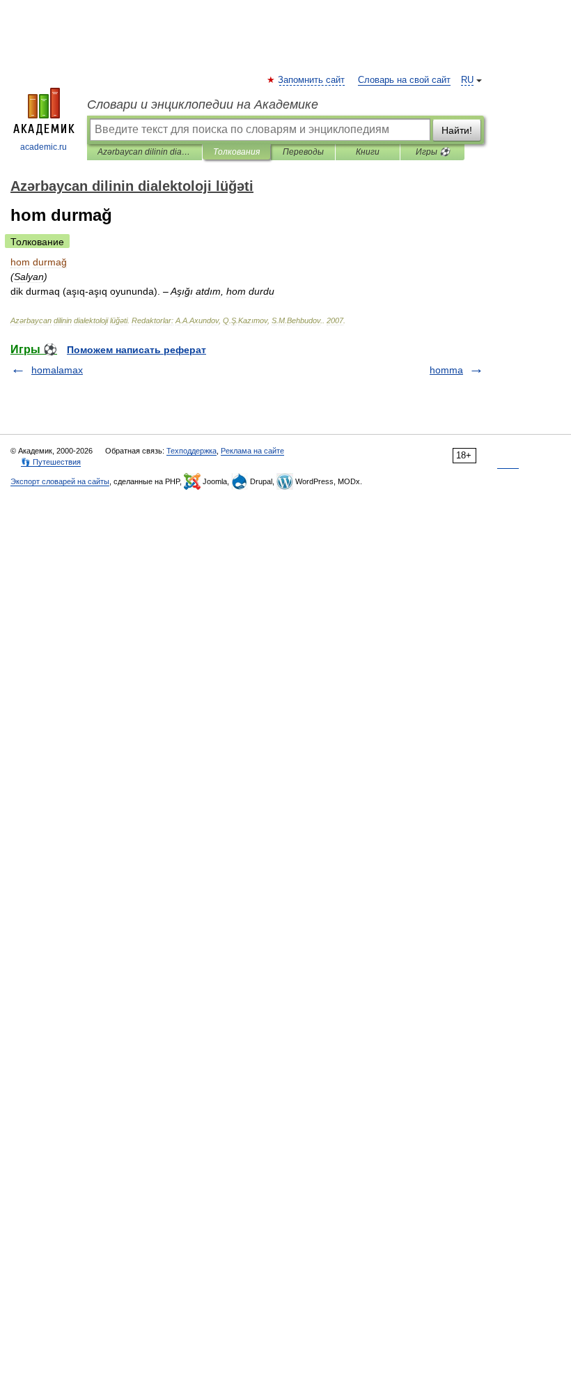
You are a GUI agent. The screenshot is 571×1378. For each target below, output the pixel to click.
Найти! (456, 130)
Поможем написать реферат (136, 349)
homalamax (57, 370)
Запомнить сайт (312, 80)
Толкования (236, 152)
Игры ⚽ (433, 152)
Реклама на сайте (252, 451)
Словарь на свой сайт (404, 80)
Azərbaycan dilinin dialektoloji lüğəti (144, 152)
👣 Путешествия (51, 462)
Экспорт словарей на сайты (59, 481)
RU (467, 80)
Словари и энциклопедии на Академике (202, 104)
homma (446, 370)
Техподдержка (191, 451)
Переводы (303, 152)
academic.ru (43, 147)
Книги (368, 152)
